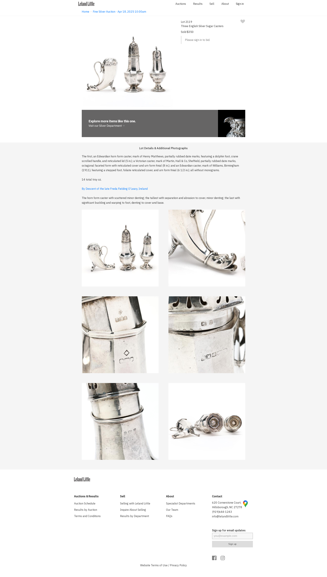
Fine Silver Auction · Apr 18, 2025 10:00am (119, 11)
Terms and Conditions (87, 516)
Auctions (180, 3)
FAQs (169, 516)
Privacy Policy (178, 565)
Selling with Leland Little (135, 503)
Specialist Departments (180, 503)
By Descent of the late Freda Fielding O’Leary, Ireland (115, 188)
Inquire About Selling (133, 509)
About (225, 3)
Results (198, 3)
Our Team (172, 509)
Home (85, 11)
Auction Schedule (84, 503)
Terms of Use (159, 565)
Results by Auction (85, 509)
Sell (211, 3)
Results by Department (134, 516)
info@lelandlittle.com (225, 516)
